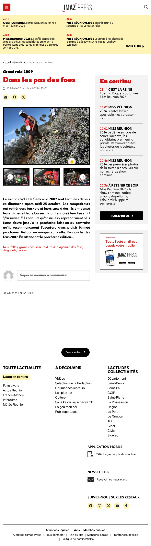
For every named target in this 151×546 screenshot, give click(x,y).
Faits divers (11, 386)
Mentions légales (97, 535)
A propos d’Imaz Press (27, 535)
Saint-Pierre (116, 397)
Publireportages (66, 412)
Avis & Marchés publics (89, 530)
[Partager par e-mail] (6, 97)
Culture (60, 397)
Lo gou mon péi (66, 407)
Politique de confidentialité (78, 539)
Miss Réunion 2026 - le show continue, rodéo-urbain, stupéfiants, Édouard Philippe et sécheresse (119, 194)
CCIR (111, 393)
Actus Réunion (13, 390)
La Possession (118, 402)
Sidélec (113, 435)
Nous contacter (54, 535)
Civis (111, 431)
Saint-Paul (115, 388)
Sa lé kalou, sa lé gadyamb (74, 402)
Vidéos (60, 378)
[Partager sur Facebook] (14, 97)
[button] (6, 7)
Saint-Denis (116, 383)
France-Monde (13, 395)
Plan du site (76, 535)
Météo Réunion (14, 404)
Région (113, 407)
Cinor (111, 426)
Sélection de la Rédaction (73, 383)
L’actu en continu (15, 377)
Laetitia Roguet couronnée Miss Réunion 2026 (29, 24)
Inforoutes (10, 400)
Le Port (113, 412)
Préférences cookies (125, 535)
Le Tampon (115, 416)
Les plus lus (63, 393)
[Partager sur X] (23, 97)
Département (117, 378)
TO (110, 421)
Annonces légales (57, 530)
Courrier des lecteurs (70, 388)
